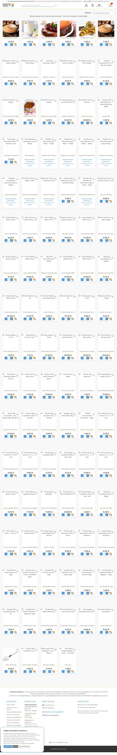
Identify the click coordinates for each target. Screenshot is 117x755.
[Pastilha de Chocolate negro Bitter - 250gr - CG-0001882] (68, 146)
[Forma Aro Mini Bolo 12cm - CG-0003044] (30, 381)
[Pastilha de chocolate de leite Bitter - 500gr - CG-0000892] (87, 146)
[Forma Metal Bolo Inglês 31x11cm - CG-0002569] (106, 381)
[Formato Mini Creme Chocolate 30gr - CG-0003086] (87, 29)
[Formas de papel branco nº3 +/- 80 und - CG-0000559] (106, 420)
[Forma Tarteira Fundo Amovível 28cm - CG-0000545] (49, 381)
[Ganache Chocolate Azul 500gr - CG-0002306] (106, 264)
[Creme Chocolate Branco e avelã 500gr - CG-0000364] (106, 29)
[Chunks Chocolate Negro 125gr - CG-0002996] (30, 185)
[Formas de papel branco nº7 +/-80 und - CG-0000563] (106, 460)
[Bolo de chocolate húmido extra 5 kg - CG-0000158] (68, 224)
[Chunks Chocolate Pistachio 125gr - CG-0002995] (49, 185)
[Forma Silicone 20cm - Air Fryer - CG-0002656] (11, 538)
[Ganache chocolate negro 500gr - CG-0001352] (11, 68)
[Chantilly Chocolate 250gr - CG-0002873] (49, 68)
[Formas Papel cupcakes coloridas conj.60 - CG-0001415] (30, 420)
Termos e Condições (13, 722)
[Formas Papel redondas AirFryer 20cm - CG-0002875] (68, 538)
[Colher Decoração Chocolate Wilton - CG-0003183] (11, 656)
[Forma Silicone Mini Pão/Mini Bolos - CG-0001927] (68, 499)
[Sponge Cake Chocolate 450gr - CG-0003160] (68, 420)
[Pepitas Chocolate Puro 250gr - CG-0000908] (87, 68)
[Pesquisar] (55, 5)
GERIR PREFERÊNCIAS (24, 746)
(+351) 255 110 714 (56, 1)
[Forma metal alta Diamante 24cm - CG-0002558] (68, 342)
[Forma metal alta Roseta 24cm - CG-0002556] (106, 342)
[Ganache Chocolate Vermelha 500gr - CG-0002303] (106, 499)
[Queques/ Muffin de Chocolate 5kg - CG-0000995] (68, 107)
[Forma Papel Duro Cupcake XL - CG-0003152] (106, 616)
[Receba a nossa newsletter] (97, 4)
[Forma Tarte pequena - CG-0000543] (87, 381)
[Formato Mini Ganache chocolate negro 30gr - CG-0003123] (68, 29)
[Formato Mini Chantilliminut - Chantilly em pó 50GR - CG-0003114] (106, 107)
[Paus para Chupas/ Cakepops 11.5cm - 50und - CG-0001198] (49, 656)
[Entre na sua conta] (84, 4)
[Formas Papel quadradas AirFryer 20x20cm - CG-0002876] (106, 538)
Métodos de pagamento (14, 717)
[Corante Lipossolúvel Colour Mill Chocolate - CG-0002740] (106, 68)
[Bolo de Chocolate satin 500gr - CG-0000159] (106, 224)
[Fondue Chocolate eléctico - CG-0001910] (87, 107)
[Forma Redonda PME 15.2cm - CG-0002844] (87, 224)
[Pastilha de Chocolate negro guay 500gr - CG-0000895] (106, 146)
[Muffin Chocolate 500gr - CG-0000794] (49, 107)
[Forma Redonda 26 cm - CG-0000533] (30, 303)
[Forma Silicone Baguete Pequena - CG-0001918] (30, 499)
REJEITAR (15, 746)
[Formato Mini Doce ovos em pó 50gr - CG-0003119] (68, 616)
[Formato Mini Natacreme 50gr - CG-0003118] (49, 616)
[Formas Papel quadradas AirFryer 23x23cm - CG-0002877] (87, 538)
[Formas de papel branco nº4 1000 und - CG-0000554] (11, 460)
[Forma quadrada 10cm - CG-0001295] (87, 303)
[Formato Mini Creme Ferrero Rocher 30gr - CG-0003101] (87, 577)
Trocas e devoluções (13, 714)
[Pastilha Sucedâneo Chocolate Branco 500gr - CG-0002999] (11, 185)
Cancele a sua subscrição (87, 707)
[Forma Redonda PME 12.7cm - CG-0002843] (49, 224)
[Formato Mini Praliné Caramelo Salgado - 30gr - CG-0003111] (106, 577)
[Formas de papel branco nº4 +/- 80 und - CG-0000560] (30, 460)
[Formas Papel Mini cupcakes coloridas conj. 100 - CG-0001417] (87, 499)
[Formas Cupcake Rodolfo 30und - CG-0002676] (30, 538)
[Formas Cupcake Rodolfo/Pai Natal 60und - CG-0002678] (49, 538)
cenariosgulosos (92, 1)
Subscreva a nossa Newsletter (88, 704)
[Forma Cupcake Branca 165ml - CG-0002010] (11, 499)
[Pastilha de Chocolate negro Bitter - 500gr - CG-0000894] (49, 146)
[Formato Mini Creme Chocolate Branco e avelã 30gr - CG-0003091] (11, 29)
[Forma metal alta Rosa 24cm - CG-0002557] (87, 342)
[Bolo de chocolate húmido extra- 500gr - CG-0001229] (106, 185)
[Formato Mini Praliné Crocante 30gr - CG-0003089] (49, 577)
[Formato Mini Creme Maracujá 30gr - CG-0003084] (11, 577)
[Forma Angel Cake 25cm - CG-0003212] (49, 342)
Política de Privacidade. (27, 743)
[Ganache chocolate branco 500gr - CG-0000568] (68, 68)
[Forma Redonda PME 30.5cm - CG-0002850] (11, 303)
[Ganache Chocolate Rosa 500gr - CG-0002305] (49, 264)
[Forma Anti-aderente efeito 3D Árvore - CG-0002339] (11, 381)
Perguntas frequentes (13, 720)
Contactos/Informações (14, 712)
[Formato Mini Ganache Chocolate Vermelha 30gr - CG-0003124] (68, 185)
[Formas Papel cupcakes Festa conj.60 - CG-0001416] (49, 420)
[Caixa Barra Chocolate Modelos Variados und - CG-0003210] (11, 146)
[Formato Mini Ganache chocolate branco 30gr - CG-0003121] (30, 29)
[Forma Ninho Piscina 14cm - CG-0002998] (30, 342)
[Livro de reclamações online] (58, 742)
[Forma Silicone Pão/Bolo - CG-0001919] (49, 499)
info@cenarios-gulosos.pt (43, 1)
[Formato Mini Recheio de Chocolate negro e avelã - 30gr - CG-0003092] (87, 185)
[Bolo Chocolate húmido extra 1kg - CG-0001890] (30, 224)
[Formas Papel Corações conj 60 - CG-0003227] (30, 656)
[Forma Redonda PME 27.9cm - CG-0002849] (87, 264)
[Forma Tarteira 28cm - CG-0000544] (68, 381)
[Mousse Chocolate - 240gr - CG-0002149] (106, 303)
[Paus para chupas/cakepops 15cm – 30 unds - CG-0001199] (68, 656)
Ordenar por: (88, 12)
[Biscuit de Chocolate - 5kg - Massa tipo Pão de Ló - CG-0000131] (11, 420)
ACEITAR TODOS (8, 746)
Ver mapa (29, 717)
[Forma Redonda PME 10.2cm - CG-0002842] (11, 224)
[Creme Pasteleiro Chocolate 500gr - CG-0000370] (49, 303)
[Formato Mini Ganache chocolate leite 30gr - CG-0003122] (49, 29)
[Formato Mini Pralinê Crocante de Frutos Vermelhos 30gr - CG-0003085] (30, 577)
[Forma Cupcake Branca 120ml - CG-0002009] (11, 264)
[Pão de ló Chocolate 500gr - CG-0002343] (30, 107)
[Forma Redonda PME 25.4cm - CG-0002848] (68, 264)
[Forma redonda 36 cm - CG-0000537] (68, 303)
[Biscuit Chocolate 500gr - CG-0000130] (11, 107)
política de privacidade (92, 713)
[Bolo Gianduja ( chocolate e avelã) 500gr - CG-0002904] (30, 146)
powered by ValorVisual (58, 749)
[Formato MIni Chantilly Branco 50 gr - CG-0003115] (11, 616)
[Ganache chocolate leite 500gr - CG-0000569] (30, 68)
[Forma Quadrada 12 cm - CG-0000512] (11, 342)
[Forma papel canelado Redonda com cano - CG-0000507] (68, 460)
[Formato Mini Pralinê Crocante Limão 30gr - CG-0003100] (68, 577)
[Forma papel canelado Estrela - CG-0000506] (49, 460)
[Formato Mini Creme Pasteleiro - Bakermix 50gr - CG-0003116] (30, 616)
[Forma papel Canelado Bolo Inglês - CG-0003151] (87, 616)
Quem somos (11, 704)
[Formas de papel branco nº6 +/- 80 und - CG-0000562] (87, 460)
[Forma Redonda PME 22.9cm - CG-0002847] (30, 264)
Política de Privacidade (14, 725)
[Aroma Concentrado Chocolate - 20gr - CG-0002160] (87, 420)
